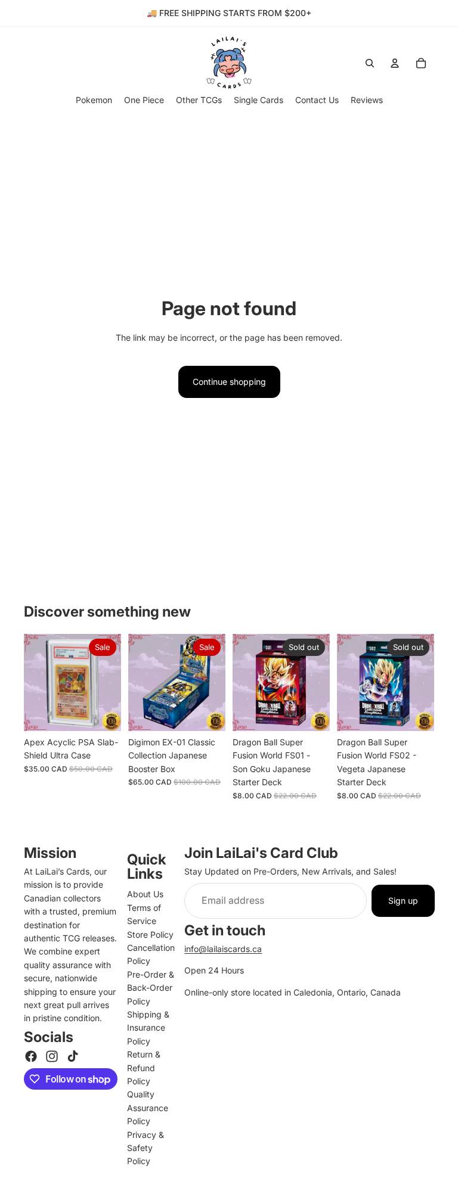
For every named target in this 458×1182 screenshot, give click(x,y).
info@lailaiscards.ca (223, 949)
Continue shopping (229, 382)
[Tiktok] (73, 1056)
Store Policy (150, 934)
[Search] (370, 63)
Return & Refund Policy (143, 1067)
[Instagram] (52, 1056)
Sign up (403, 900)
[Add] (102, 712)
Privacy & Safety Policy (145, 1148)
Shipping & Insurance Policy (148, 1027)
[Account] (395, 63)
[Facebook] (31, 1056)
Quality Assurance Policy (147, 1107)
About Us (145, 894)
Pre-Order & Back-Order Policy (150, 987)
